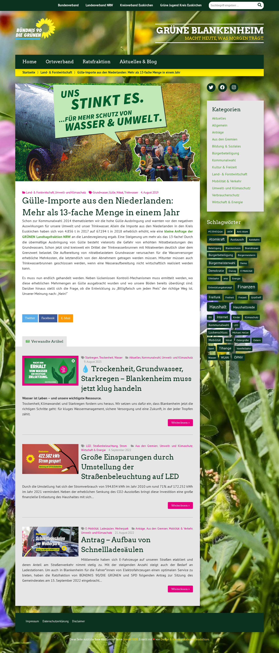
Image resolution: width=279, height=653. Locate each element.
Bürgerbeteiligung (225, 153)
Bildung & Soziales (226, 146)
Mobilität (215, 340)
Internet (222, 317)
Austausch (237, 239)
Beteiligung (214, 248)
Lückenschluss (218, 332)
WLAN (225, 357)
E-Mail (65, 318)
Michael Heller (240, 332)
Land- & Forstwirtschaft (56, 72)
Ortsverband (60, 62)
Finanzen (246, 287)
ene (226, 278)
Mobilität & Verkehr (180, 528)
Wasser (118, 357)
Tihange (225, 348)
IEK (210, 317)
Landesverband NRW (99, 5)
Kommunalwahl (151, 357)
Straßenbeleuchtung (105, 446)
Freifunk (214, 297)
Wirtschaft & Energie (93, 450)
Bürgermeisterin (246, 255)
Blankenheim (233, 248)
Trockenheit (106, 357)
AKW (230, 231)
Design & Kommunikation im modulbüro (185, 639)
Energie (236, 278)
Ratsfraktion (97, 62)
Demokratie (216, 271)
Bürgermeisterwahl (222, 263)
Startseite (28, 72)
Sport (211, 348)
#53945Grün (215, 231)
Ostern (257, 340)
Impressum (32, 621)
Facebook (47, 318)
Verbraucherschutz (225, 195)
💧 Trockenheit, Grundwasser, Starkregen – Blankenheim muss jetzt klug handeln (136, 378)
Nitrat (120, 192)
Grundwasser (100, 192)
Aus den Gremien (146, 446)
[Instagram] (234, 87)
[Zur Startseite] (35, 38)
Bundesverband (68, 5)
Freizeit (242, 297)
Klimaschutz (251, 317)
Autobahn (254, 239)
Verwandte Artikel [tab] (47, 341)
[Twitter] (211, 87)
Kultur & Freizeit (224, 167)
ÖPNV (238, 357)
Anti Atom (242, 231)
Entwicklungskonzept (220, 287)
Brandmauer (252, 248)
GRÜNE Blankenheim (210, 30)
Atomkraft (217, 239)
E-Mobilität (92, 528)
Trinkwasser (131, 192)
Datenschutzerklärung (56, 621)
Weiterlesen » (180, 422)
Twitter (30, 318)
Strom (123, 446)
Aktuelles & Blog (138, 62)
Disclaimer (78, 621)
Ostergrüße (242, 340)
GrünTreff (256, 297)
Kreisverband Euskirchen (136, 5)
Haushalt (217, 307)
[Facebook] (222, 87)
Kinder (236, 317)
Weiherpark (121, 528)
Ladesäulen (107, 528)
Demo (243, 263)
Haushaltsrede (244, 307)
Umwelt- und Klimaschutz (70, 192)
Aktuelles (135, 357)
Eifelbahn (213, 278)
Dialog (232, 270)
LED (88, 446)
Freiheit (229, 297)
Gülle (112, 192)
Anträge (140, 528)
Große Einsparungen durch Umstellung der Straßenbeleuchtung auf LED (130, 467)
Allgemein (219, 125)
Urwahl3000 (130, 639)
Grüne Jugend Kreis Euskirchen (181, 5)
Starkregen (91, 357)
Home (29, 62)
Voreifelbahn (244, 348)
